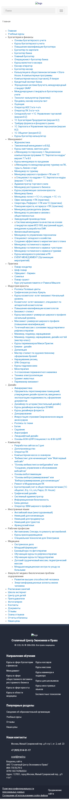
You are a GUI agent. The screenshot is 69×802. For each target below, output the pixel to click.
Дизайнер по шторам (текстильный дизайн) (37, 404)
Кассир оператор (23, 66)
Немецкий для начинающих (29, 515)
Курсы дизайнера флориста (29, 410)
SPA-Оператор (22, 362)
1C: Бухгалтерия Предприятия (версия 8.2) (36, 120)
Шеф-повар (20, 270)
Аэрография (21, 432)
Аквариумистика (23, 388)
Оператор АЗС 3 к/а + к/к (27, 107)
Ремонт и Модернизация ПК (29, 484)
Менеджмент (13, 670)
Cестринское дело (24, 544)
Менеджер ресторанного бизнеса (32, 187)
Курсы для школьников (47, 680)
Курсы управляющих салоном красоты (34, 190)
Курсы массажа (43, 667)
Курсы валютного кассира (28, 62)
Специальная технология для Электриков (36, 538)
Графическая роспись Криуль (30, 292)
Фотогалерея (15, 602)
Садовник (19, 429)
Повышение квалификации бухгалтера (35, 46)
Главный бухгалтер (24, 56)
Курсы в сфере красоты (18, 687)
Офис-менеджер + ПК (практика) (31, 200)
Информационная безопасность (31, 499)
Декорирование (23, 413)
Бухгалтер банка (23, 53)
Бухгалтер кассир (23, 69)
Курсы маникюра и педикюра (45, 674)
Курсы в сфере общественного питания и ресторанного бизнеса (19, 679)
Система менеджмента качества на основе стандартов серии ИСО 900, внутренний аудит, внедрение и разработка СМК (39, 225)
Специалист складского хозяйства (32, 238)
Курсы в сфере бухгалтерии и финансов (19, 664)
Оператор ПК (21, 452)
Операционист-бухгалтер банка (31, 59)
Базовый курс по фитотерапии (30, 551)
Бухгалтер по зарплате (26, 50)
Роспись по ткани (23, 423)
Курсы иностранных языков (45, 687)
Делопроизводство (24, 448)
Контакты (13, 605)
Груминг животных (24, 378)
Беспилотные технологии (48, 694)
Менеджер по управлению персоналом (35, 235)
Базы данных (21, 503)
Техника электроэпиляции (28, 375)
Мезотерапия (21, 369)
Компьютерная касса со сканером (32, 455)
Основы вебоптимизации (27, 474)
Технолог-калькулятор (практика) (32, 98)
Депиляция (20, 350)
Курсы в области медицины (14, 694)
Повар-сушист (21, 279)
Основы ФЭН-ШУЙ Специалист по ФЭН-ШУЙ (37, 439)
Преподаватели (16, 598)
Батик (17, 426)
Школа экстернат (17, 592)
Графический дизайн (25, 493)
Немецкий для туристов (27, 522)
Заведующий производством (30, 219)
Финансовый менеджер (27, 231)
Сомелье (19, 276)
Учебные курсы (16, 34)
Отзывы (12, 611)
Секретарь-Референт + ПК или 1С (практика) (38, 203)
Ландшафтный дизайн (26, 436)
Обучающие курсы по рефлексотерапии (35, 554)
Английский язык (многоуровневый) (33, 512)
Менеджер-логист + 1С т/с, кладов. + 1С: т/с (37, 196)
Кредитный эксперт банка (28, 82)
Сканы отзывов (16, 614)
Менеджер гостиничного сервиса (32, 244)
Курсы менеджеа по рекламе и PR (32, 254)
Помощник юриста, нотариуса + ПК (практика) (38, 206)
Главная (12, 31)
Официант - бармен (24, 273)
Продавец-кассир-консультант (30, 101)
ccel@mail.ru (18, 756)
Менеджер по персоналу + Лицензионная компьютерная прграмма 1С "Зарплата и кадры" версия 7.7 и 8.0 (40, 155)
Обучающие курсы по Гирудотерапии (34, 557)
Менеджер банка (23, 193)
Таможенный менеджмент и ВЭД (32, 145)
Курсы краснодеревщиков (28, 535)
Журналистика (22, 142)
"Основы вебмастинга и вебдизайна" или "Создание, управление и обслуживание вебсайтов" (36, 467)
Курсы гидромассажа (25, 365)
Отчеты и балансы (17, 617)
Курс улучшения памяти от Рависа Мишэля (37, 283)
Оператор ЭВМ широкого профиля (32, 506)
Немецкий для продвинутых (29, 519)
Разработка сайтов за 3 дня (29, 445)
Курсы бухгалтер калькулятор (30, 136)
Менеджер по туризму (26, 171)
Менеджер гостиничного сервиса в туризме (37, 251)
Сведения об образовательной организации (28, 711)
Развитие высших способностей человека (36, 579)
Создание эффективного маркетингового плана (40, 241)
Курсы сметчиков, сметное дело (31, 149)
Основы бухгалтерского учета (30, 40)
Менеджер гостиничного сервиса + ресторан (38, 247)
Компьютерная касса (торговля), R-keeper (36, 78)
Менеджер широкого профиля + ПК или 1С (36, 174)
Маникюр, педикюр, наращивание (32, 334)
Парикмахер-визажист (26, 381)
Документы (14, 608)
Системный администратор (28, 496)
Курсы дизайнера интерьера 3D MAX (33, 407)
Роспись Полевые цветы (27, 289)
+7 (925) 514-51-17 (21, 750)
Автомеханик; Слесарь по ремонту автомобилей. (40, 531)
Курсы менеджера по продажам (31, 161)
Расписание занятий (19, 589)
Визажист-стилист (24, 311)
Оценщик (19, 104)
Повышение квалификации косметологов (36, 308)
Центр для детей (17, 595)
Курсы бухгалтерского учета (29, 43)
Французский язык (24, 525)
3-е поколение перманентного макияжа (35, 372)
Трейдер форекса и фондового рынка (34, 123)
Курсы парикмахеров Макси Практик (33, 343)
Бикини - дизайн (23, 346)
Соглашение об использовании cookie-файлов (25, 795)
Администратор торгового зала (31, 184)
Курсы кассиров (43, 662)
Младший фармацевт (26, 547)
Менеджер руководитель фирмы (31, 209)
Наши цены (14, 621)
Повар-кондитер (23, 267)
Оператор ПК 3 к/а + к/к (26, 110)
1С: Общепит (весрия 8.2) (27, 133)
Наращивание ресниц (26, 359)
